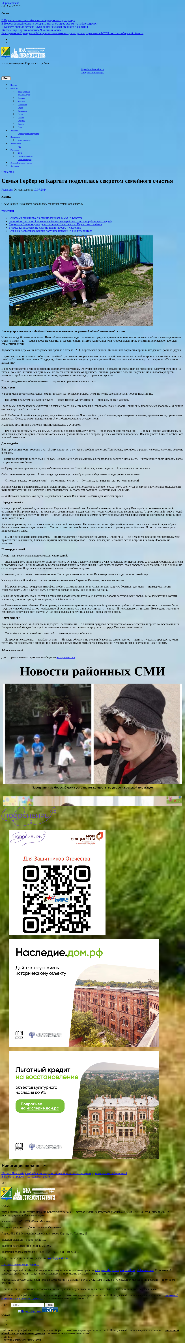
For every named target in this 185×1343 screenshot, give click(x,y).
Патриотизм (22, 111)
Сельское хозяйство (25, 156)
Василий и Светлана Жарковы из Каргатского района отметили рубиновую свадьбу (60, 221)
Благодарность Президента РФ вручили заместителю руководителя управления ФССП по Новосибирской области (72, 33)
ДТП (19, 147)
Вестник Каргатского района (21, 163)
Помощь (21, 117)
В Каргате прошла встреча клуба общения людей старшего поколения (44, 26)
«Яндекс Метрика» (107, 1270)
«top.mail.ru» (127, 1270)
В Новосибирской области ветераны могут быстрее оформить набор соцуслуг (49, 23)
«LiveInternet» (145, 1270)
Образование (22, 104)
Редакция (7, 189)
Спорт (20, 127)
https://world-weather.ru (92, 69)
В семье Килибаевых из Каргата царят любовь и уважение (45, 227)
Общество (14, 88)
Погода (20, 114)
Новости (13, 85)
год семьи (7, 210)
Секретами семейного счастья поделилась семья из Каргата (45, 217)
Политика (14, 130)
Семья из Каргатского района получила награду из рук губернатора (50, 230)
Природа (21, 124)
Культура (21, 101)
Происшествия (15, 143)
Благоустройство (24, 91)
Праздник (21, 121)
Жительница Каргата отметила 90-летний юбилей (32, 30)
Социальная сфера (24, 160)
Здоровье (21, 98)
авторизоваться (66, 657)
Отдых (20, 108)
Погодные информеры (92, 72)
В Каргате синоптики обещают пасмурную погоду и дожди (38, 20)
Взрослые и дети (24, 95)
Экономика (14, 150)
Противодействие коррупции (28, 134)
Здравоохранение (24, 140)
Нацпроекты (15, 137)
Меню (6, 78)
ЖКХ (20, 153)
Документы (14, 166)
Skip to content (10, 3)
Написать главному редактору (20, 1264)
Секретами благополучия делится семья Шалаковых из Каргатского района (55, 224)
